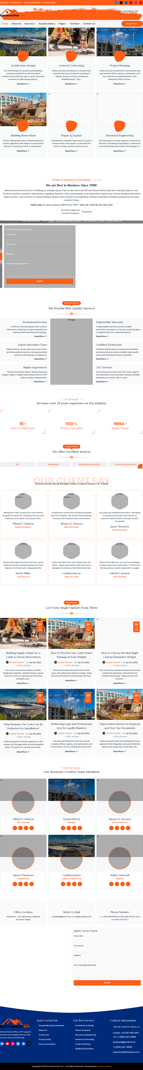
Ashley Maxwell (119, 875)
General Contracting (71, 65)
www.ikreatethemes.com (126, 1052)
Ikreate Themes (16, 662)
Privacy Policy (49, 2)
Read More (22, 84)
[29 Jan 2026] (23, 633)
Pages (62, 23)
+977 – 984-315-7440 (84, 205)
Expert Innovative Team (32, 344)
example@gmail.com (124, 1042)
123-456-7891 (106, 205)
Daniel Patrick (71, 819)
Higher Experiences (35, 367)
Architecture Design (23, 65)
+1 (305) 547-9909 (126, 1037)
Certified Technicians (109, 344)
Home (5, 23)
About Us (4, 2)
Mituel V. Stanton (23, 819)
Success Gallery (47, 23)
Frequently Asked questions (51, 1025)
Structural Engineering (120, 135)
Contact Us (16, 2)
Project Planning (120, 65)
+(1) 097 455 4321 (130, 1033)
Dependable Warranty (109, 322)
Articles (74, 23)
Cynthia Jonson (71, 875)
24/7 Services (104, 367)
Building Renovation (23, 135)
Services (29, 23)
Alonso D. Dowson (120, 819)
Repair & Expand (71, 135)
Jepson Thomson (23, 875)
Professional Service (35, 322)
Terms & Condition (32, 2)
